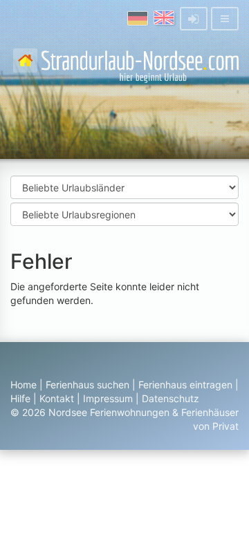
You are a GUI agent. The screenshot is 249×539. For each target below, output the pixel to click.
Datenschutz (170, 398)
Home (23, 384)
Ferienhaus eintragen (185, 384)
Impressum (108, 398)
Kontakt (56, 398)
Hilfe (20, 398)
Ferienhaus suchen (87, 384)
